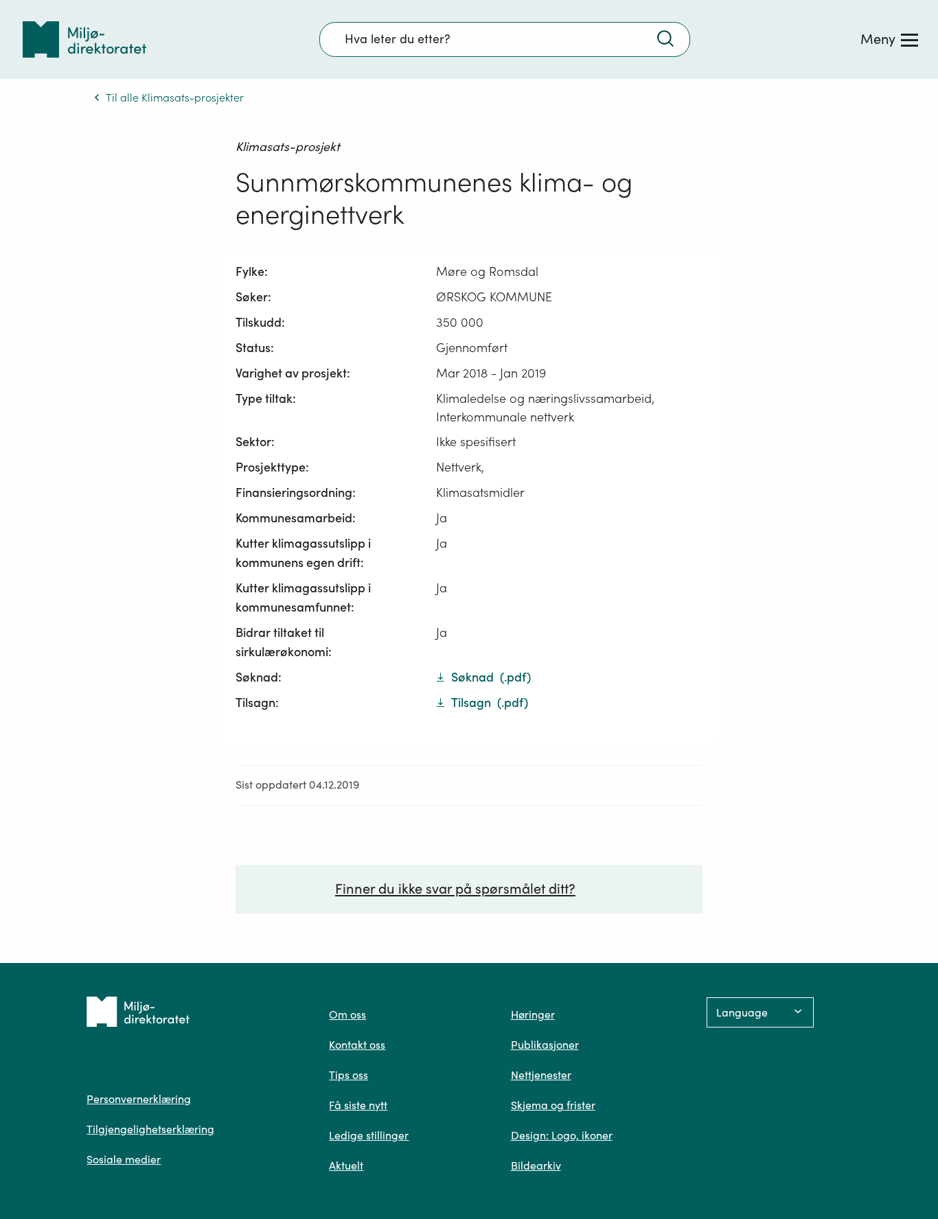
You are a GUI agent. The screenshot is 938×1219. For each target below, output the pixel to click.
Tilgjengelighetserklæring (150, 1129)
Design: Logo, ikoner (562, 1135)
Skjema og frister (553, 1105)
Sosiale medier (124, 1159)
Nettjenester (541, 1075)
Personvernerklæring (139, 1099)
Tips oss (348, 1075)
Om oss (347, 1014)
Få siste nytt (358, 1105)
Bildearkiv (536, 1165)
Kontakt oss (357, 1045)
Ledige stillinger (369, 1135)
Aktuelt (346, 1165)
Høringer (533, 1014)
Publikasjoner (545, 1045)
